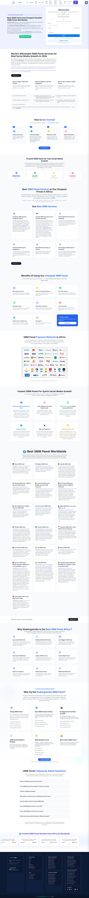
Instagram (45, 88)
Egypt (50, 66)
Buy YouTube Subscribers (71, 881)
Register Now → (16, 75)
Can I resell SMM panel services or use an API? (44, 806)
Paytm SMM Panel (22, 411)
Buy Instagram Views (70, 874)
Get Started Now (44, 148)
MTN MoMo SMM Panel (68, 429)
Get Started (67, 323)
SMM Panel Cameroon (52, 866)
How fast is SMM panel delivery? (44, 791)
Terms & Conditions (32, 874)
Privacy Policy (31, 875)
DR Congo (17, 68)
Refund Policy (31, 877)
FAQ (39, 2)
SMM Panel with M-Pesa (71, 860)
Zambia (29, 68)
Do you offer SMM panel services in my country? (44, 811)
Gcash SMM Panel (70, 864)
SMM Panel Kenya (51, 861)
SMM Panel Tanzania (44, 531)
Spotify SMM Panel (51, 882)
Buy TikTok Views (70, 880)
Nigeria (12, 68)
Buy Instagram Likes (70, 873)
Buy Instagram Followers (71, 871)
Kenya (33, 66)
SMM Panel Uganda (64, 466)
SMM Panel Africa (51, 860)
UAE (38, 68)
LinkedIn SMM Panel (51, 884)
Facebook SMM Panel (52, 878)
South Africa (51, 68)
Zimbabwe (41, 68)
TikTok (50, 88)
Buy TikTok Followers (71, 877)
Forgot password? (77, 28)
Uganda (47, 66)
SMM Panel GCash (21, 429)
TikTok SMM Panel (51, 875)
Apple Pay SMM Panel (71, 866)
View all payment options (25, 71)
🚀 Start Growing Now (44, 759)
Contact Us (70, 2)
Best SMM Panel (50, 2)
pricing (22, 88)
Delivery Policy (31, 878)
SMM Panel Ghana (51, 864)
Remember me (51, 32)
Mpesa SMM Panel (55, 2)
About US (65, 2)
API (69, 88)
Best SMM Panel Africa (58, 629)
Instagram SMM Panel (51, 874)
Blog (43, 2)
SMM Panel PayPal (18, 406)
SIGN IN (63, 35)
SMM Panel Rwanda (51, 867)
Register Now (73, 619)
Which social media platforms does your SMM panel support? (44, 816)
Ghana (45, 68)
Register (32, 2)
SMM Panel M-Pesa (65, 406)
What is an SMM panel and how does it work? (44, 781)
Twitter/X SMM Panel (51, 881)
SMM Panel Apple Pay (44, 429)
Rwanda (54, 66)
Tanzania (39, 66)
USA (36, 66)
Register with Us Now (25, 36)
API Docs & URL (60, 2)
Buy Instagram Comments (71, 876)
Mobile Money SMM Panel (71, 861)
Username (49, 23)
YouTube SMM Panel (51, 877)
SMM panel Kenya (22, 466)
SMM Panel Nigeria (51, 863)
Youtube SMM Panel (46, 227)
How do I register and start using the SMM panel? (44, 801)
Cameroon (43, 66)
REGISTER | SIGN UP (64, 40)
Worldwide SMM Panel (52, 858)
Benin (20, 68)
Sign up (75, 2)
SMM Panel (46, 2)
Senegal (23, 68)
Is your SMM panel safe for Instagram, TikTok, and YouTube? (44, 786)
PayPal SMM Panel (70, 858)
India (27, 68)
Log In (36, 2)
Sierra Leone (34, 68)
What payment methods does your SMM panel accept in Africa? (44, 796)
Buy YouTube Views (70, 883)
